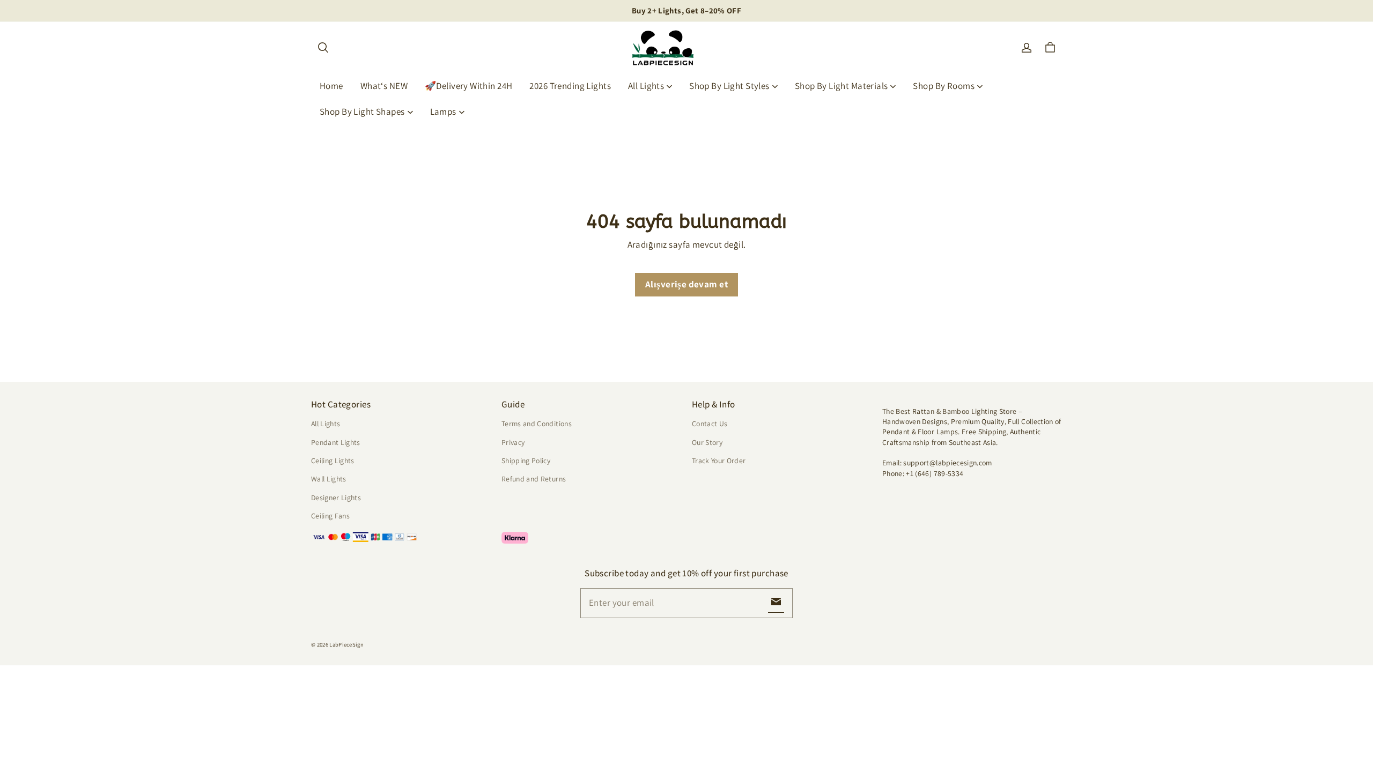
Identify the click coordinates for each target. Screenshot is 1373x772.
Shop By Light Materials (841, 86)
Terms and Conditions (536, 423)
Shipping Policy (525, 460)
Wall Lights (328, 479)
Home (331, 86)
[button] (323, 47)
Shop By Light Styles (729, 86)
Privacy (513, 442)
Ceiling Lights (333, 460)
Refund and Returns (533, 479)
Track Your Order (719, 460)
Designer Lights (336, 497)
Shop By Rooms (944, 86)
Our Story (707, 442)
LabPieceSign (346, 644)
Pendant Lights (335, 442)
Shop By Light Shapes (362, 111)
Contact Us (709, 423)
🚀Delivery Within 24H (469, 86)
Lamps (443, 111)
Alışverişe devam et (686, 284)
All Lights (646, 86)
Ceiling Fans (330, 516)
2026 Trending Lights (570, 86)
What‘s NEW (384, 86)
